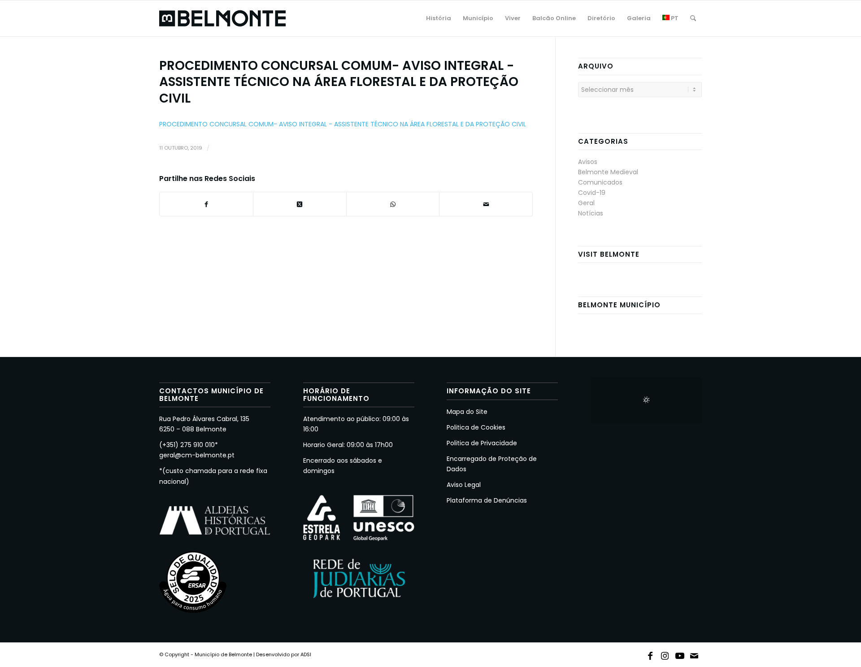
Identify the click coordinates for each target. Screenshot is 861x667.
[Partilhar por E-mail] (485, 204)
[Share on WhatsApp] (393, 204)
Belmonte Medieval (608, 172)
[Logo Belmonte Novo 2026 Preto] (222, 18)
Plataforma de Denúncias (487, 500)
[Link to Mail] (694, 654)
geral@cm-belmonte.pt (197, 455)
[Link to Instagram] (665, 654)
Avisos (587, 161)
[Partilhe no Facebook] (206, 204)
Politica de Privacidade (482, 443)
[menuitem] (438, 18)
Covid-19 (591, 192)
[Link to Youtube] (680, 654)
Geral (586, 202)
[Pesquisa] (693, 18)
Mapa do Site (467, 411)
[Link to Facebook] (650, 654)
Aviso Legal (464, 484)
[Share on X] (299, 204)
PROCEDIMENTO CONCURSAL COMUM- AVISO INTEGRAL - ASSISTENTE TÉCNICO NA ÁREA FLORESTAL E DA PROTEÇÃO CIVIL (342, 124)
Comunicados (600, 182)
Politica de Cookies (476, 427)
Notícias (590, 213)
